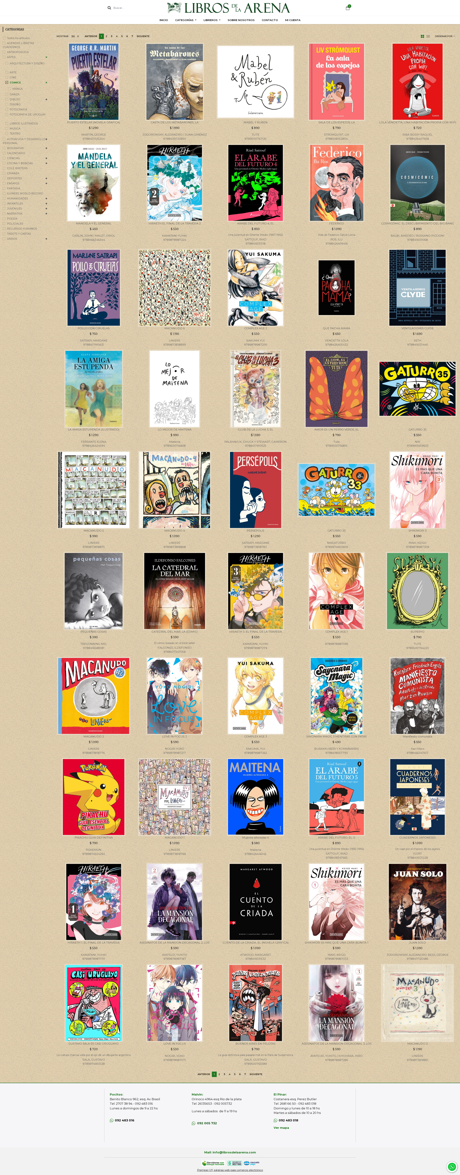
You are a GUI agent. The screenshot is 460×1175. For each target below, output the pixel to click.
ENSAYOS (13, 183)
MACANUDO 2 (94, 736)
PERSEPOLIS (255, 530)
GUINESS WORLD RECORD (25, 193)
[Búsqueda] (109, 7)
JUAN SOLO (417, 942)
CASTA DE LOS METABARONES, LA (175, 122)
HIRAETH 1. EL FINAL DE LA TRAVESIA (94, 942)
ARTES (11, 57)
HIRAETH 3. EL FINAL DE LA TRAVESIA (255, 631)
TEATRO (15, 133)
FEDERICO (336, 223)
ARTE (13, 72)
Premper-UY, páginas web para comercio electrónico (230, 1170)
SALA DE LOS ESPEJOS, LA (336, 122)
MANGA (17, 88)
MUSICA (15, 128)
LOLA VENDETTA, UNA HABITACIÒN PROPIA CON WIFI (417, 122)
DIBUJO (15, 99)
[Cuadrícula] (422, 36)
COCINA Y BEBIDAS (20, 163)
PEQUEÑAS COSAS (93, 631)
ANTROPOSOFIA (18, 52)
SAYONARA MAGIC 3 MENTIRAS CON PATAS (336, 736)
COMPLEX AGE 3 (255, 736)
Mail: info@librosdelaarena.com (230, 1152)
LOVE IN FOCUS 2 (174, 736)
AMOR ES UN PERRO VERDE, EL (336, 429)
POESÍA (12, 218)
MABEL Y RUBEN (256, 122)
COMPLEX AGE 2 (255, 328)
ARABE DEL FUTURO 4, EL (255, 223)
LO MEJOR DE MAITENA (175, 429)
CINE (13, 77)
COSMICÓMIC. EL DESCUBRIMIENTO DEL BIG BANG (417, 223)
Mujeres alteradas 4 (255, 837)
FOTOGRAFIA (18, 109)
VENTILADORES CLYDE (418, 328)
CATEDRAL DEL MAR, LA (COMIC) (175, 631)
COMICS (15, 82)
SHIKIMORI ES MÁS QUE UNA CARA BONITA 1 (336, 942)
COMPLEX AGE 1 (336, 631)
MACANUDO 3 (417, 1043)
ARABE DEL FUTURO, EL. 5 (336, 837)
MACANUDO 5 (94, 530)
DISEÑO (15, 104)
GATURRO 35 (418, 429)
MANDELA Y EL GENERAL (93, 223)
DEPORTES (14, 178)
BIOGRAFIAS (15, 148)
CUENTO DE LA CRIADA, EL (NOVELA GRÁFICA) (256, 942)
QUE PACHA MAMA (336, 328)
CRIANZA (13, 173)
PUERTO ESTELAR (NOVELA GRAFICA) (93, 122)
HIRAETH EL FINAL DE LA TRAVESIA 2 (175, 223)
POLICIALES (15, 223)
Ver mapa (281, 1128)
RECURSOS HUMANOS (22, 228)
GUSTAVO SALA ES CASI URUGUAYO (94, 1043)
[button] (445, 36)
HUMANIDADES (17, 198)
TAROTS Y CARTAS (19, 233)
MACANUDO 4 (174, 530)
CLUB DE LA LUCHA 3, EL (255, 429)
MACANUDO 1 (175, 837)
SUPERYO (417, 631)
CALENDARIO (16, 153)
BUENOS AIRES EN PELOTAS (255, 1043)
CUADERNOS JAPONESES (417, 837)
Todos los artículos (18, 38)
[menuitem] (164, 20)
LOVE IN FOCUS (175, 1043)
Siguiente (143, 36)
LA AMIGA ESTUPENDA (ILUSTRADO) (93, 429)
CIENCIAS (13, 158)
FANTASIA (13, 188)
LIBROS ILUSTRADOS (24, 123)
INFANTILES (15, 203)
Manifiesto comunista (417, 736)
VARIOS (12, 238)
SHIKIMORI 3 (418, 530)
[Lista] (428, 36)
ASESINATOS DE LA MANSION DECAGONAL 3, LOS (337, 1043)
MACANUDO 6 (174, 328)
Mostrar (62, 36)
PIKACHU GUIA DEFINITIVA (94, 837)
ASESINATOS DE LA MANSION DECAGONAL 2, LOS (175, 942)
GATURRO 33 (337, 530)
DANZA (14, 94)
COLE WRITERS (17, 168)
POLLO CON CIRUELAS (94, 328)
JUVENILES (14, 208)
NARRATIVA (14, 213)
